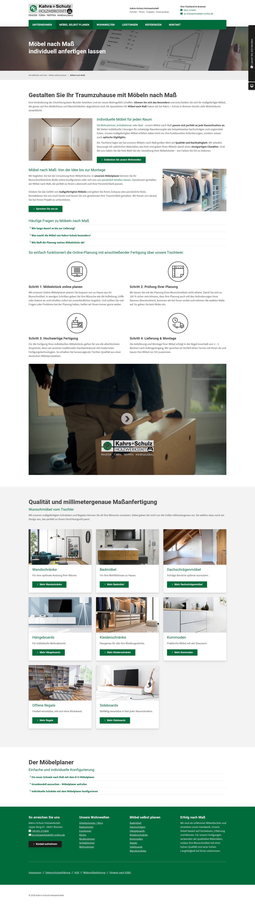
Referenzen (153, 25)
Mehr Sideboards (116, 720)
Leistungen (130, 25)
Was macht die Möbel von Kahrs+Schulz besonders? (61, 235)
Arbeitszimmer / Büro (91, 823)
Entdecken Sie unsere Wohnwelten (122, 160)
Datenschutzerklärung (57, 872)
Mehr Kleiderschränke (119, 652)
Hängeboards (137, 831)
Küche (82, 835)
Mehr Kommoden (183, 652)
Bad (140, 125)
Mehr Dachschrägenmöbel (188, 584)
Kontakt (175, 25)
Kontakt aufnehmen (46, 844)
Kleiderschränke (139, 835)
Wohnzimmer (108, 125)
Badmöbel (135, 823)
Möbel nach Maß (77, 75)
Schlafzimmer (124, 125)
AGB (76, 872)
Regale (133, 843)
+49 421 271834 (40, 831)
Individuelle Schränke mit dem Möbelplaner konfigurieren (65, 791)
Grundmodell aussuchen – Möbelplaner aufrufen (59, 784)
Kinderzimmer (87, 839)
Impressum (35, 872)
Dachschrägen (138, 827)
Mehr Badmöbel (115, 584)
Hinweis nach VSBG (120, 872)
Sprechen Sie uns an (47, 209)
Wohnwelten (106, 25)
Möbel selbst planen (74, 25)
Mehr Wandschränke (51, 584)
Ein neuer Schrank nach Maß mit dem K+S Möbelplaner (63, 777)
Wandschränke (138, 850)
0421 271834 (189, 10)
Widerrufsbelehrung (94, 872)
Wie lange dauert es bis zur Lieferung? (53, 228)
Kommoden (136, 839)
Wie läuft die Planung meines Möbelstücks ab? (58, 242)
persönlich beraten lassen (116, 179)
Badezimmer (86, 827)
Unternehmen (42, 25)
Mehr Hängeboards (50, 652)
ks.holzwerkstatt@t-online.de (198, 13)
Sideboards (136, 847)
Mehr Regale (46, 720)
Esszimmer (85, 831)
